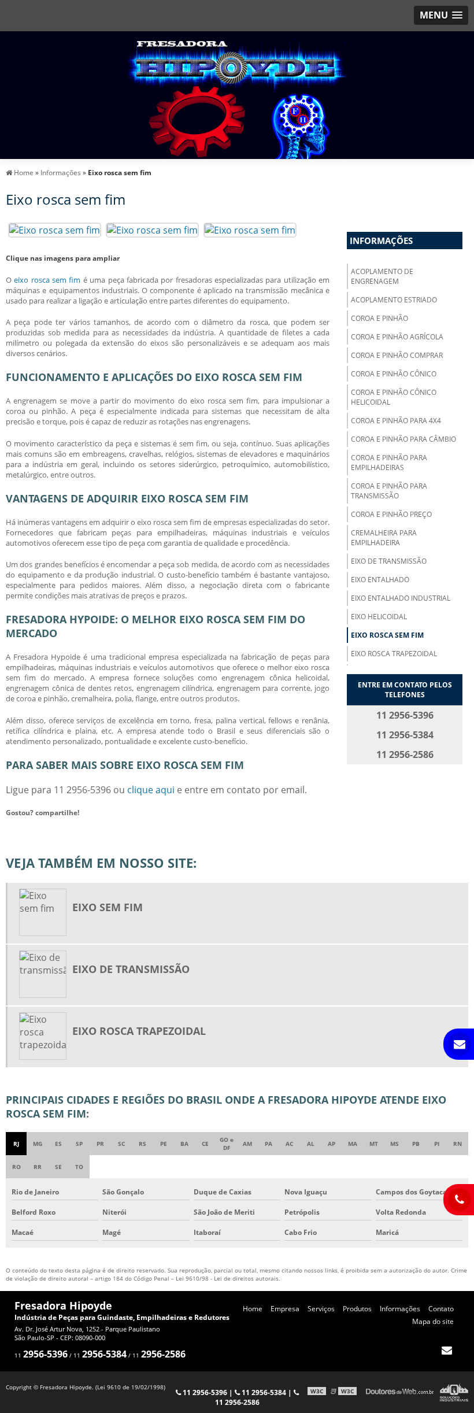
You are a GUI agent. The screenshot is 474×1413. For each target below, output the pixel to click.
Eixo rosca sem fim (387, 635)
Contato (441, 1309)
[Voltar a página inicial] (237, 94)
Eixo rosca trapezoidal (394, 654)
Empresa (285, 1309)
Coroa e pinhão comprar (397, 355)
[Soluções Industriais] (454, 1391)
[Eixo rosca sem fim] (54, 229)
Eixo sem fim (107, 907)
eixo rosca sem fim (47, 280)
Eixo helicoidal (379, 617)
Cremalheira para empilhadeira (384, 538)
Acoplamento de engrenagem (382, 276)
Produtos (357, 1309)
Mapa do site (433, 1321)
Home (252, 1309)
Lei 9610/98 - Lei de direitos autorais (227, 1278)
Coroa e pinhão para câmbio (403, 439)
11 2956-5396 (204, 1392)
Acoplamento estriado (394, 300)
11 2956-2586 (237, 1402)
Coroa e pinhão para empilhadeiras (389, 462)
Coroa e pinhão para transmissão (389, 491)
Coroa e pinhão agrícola (397, 337)
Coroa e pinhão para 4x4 (396, 421)
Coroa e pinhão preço (391, 514)
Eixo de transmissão (389, 561)
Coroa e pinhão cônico (393, 374)
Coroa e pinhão (379, 318)
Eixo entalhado (380, 580)
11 (41, 1355)
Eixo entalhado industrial (400, 598)
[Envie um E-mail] (447, 1350)
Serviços (321, 1309)
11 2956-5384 (263, 1392)
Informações (381, 240)
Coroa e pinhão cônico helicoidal (393, 397)
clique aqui (151, 789)
